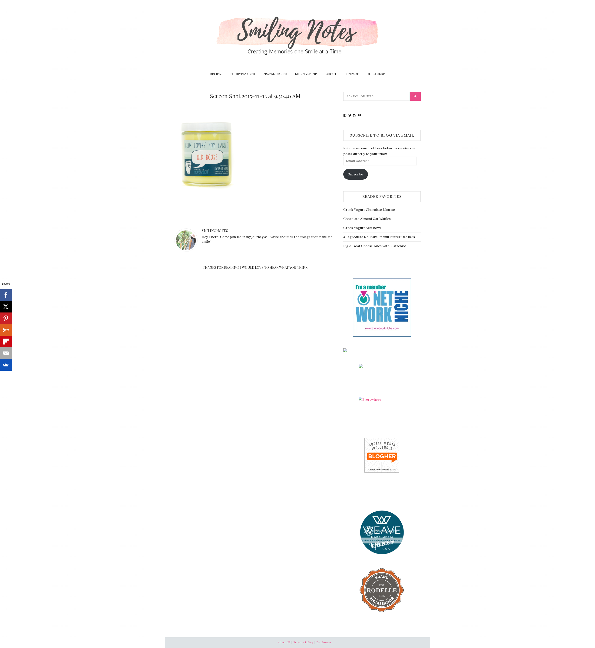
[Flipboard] (6, 341)
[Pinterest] (6, 318)
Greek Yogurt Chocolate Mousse (369, 210)
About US (284, 642)
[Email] (6, 353)
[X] (6, 306)
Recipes (216, 74)
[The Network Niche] (382, 307)
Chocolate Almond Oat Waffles (367, 219)
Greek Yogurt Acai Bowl (362, 228)
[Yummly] (6, 330)
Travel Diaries (275, 74)
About (331, 74)
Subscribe (355, 174)
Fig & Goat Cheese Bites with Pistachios (375, 246)
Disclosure (376, 74)
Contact (351, 74)
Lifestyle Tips (306, 74)
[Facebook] (6, 295)
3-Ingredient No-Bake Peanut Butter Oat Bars (379, 237)
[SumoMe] (6, 365)
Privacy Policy (303, 642)
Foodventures (242, 74)
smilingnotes (215, 230)
